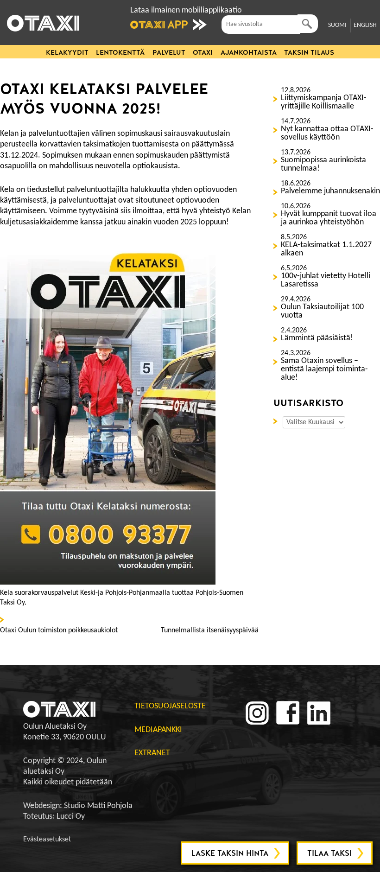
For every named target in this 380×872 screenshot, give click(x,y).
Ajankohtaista (249, 52)
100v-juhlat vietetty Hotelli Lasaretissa (325, 280)
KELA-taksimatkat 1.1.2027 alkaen (326, 249)
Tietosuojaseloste (170, 706)
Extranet (152, 753)
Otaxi (203, 52)
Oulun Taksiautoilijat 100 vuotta (322, 311)
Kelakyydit (67, 52)
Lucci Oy (71, 816)
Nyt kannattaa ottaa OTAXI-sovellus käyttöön (327, 133)
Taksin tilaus (309, 52)
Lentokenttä (120, 52)
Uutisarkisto (277, 420)
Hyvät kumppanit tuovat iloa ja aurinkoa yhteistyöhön (328, 218)
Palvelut (168, 52)
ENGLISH (365, 25)
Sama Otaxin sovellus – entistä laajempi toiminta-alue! (324, 369)
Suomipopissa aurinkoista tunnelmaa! (323, 164)
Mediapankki (158, 730)
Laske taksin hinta (229, 853)
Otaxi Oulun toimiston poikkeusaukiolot (59, 630)
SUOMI (337, 25)
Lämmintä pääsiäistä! (317, 338)
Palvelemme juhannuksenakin (330, 191)
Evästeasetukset (47, 839)
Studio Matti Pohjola (98, 806)
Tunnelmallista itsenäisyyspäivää (210, 630)
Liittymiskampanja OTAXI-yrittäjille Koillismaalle (324, 102)
